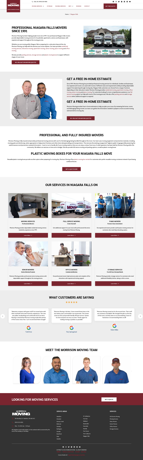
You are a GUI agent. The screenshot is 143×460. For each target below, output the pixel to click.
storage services (37, 55)
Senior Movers (113, 424)
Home (67, 14)
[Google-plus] (121, 1)
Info (70, 6)
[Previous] (2, 316)
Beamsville (86, 423)
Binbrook (59, 424)
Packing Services (60, 6)
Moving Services (37, 6)
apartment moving (39, 48)
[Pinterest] (127, 1)
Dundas (59, 431)
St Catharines (86, 416)
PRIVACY (59, 452)
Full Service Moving (115, 416)
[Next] (140, 316)
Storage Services (114, 429)
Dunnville (85, 426)
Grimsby (59, 426)
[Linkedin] (124, 1)
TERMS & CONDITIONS (68, 452)
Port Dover (86, 431)
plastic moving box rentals (82, 159)
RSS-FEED (83, 452)
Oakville (59, 439)
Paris (58, 436)
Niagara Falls (86, 436)
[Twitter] (119, 1)
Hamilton (59, 416)
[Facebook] (113, 1)
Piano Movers (113, 421)
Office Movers (113, 426)
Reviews (78, 6)
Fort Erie (85, 418)
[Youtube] (130, 1)
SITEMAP (77, 452)
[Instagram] (116, 1)
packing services (26, 55)
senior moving (50, 48)
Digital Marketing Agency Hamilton (76, 455)
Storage (49, 6)
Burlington (59, 429)
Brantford (59, 434)
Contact (87, 6)
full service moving (27, 48)
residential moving (110, 90)
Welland (85, 421)
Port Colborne (86, 433)
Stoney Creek (60, 421)
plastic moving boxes (51, 55)
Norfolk (85, 428)
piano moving (59, 48)
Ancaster (59, 419)
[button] (110, 6)
